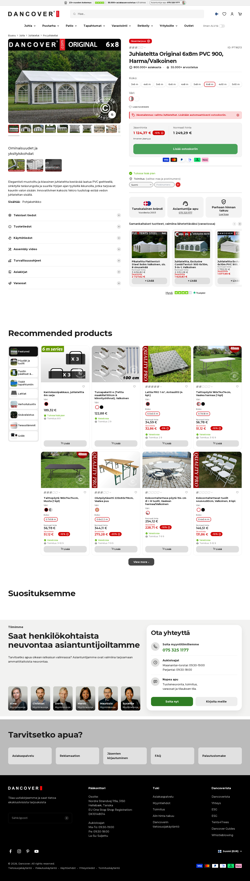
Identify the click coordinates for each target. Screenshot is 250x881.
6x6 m (172, 84)
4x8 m (184, 84)
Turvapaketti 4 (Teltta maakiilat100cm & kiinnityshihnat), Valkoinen (112, 395)
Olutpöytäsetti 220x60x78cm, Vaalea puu (114, 499)
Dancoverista (221, 796)
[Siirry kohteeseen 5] (62, 129)
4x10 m (223, 84)
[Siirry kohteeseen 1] (13, 129)
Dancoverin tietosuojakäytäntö (166, 824)
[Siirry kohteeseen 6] (74, 129)
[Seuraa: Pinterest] (28, 851)
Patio (69, 25)
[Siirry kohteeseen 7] (87, 129)
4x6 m (147, 84)
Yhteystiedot (87, 868)
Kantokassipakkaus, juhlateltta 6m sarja (64, 393)
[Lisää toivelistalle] (83, 386)
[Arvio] (178, 184)
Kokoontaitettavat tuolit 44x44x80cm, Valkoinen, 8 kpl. (216, 499)
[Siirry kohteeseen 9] (111, 129)
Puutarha (49, 25)
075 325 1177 (185, 212)
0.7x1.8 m (203, 413)
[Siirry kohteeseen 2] (25, 129)
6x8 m (209, 84)
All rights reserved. (43, 863)
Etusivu (12, 35)
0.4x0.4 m (203, 519)
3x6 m (134, 84)
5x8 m (197, 84)
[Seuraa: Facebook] (10, 851)
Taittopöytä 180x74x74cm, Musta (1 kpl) (61, 499)
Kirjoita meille (216, 701)
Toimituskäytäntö (109, 868)
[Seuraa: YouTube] (36, 851)
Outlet (189, 25)
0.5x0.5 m (152, 413)
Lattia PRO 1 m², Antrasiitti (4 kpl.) (164, 393)
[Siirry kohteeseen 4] (50, 129)
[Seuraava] (240, 224)
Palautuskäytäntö (46, 868)
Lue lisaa (224, 214)
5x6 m (159, 84)
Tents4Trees (220, 822)
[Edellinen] (234, 224)
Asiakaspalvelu (163, 796)
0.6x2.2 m (102, 519)
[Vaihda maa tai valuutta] (216, 14)
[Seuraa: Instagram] (19, 851)
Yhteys (216, 803)
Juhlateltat (33, 35)
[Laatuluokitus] (137, 47)
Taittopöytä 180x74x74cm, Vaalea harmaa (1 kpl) (213, 393)
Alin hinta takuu (163, 816)
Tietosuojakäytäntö (20, 868)
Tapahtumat (93, 25)
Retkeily (143, 25)
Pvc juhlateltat (50, 35)
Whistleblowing (222, 835)
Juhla (28, 25)
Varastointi (119, 25)
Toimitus (159, 809)
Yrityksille (167, 25)
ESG (214, 809)
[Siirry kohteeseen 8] (99, 129)
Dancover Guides (223, 828)
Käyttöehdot (68, 868)
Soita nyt (172, 701)
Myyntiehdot (161, 803)
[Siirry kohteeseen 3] (38, 129)
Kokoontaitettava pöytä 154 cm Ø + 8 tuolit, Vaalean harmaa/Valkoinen (165, 500)
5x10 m (236, 84)
